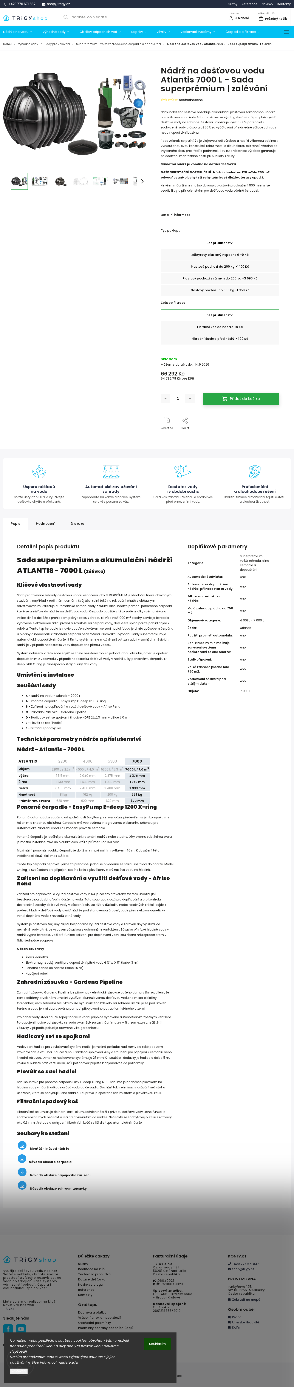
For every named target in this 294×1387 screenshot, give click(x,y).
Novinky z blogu (90, 1284)
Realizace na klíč (91, 1269)
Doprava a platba (92, 1312)
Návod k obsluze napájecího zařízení (60, 1175)
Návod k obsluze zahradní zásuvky (58, 1188)
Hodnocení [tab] (46, 523)
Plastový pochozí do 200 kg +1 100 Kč (220, 266)
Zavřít (271, 435)
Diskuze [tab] (77, 523)
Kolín (235, 1327)
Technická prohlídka (94, 1274)
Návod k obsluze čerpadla (50, 1162)
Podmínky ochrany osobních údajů (105, 1328)
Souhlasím (157, 1343)
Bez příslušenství (220, 243)
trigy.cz (8, 1308)
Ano (243, 577)
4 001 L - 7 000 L (252, 620)
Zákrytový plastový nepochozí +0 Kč (220, 255)
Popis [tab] (15, 523)
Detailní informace (175, 215)
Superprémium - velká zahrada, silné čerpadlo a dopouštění (254, 563)
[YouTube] (21, 1329)
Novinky (267, 4)
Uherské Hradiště (245, 1322)
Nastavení (18, 1371)
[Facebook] (8, 1329)
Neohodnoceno (191, 99)
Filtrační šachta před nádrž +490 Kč (220, 339)
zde (74, 1362)
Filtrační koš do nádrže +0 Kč (220, 327)
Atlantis (245, 628)
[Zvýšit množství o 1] (190, 398)
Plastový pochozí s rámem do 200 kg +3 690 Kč (220, 278)
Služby (232, 4)
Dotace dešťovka (91, 1279)
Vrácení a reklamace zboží (99, 1317)
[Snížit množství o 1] (165, 398)
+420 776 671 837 (245, 1264)
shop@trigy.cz (242, 1269)
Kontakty (284, 4)
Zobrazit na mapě (245, 1299)
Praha (236, 1317)
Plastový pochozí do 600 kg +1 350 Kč (219, 290)
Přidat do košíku (245, 398)
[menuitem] (20, 32)
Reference (249, 4)
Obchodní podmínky (94, 1322)
